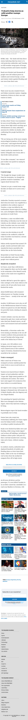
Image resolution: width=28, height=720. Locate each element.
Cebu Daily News (5, 707)
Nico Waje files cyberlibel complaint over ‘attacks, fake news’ (20, 511)
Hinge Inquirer (5, 702)
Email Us (3, 664)
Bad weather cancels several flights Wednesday (17, 494)
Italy (11, 579)
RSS (2, 661)
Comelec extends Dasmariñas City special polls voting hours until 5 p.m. (7, 536)
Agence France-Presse (6, 18)
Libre (2, 700)
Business (3, 644)
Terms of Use (10, 475)
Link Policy (4, 687)
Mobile (3, 659)
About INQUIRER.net (6, 681)
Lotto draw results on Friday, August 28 (11, 106)
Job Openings (4, 673)
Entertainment (5, 637)
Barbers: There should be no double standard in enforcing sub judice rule (20, 537)
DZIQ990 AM (4, 709)
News (14, 579)
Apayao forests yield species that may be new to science (7, 510)
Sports (3, 635)
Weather (5, 581)
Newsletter (4, 670)
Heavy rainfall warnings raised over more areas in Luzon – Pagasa (13, 116)
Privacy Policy (17, 476)
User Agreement (5, 685)
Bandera (3, 705)
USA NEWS (4, 651)
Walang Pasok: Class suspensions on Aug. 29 (13, 111)
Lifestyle (3, 640)
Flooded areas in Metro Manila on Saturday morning (6, 556)
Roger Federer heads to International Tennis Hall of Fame (20, 524)
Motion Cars (4, 711)
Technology (4, 642)
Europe (8, 579)
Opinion (3, 647)
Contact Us (4, 668)
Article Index (4, 692)
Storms (19, 579)
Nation (3, 7)
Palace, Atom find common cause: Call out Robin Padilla (7, 569)
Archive (3, 666)
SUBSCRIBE (14, 599)
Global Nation (5, 649)
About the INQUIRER (6, 683)
